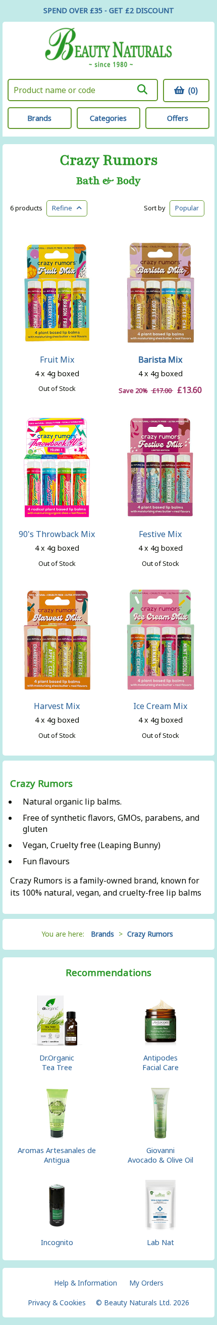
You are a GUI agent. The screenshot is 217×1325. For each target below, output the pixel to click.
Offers (177, 118)
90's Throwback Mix (57, 534)
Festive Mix (160, 534)
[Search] (142, 89)
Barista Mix (160, 359)
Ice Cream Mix (160, 706)
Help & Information (85, 1283)
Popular (187, 207)
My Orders (146, 1283)
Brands (39, 118)
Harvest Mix (57, 706)
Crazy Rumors (109, 160)
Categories (108, 118)
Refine (64, 207)
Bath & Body (108, 181)
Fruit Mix (57, 359)
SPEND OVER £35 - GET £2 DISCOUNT (108, 10)
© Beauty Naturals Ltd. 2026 (142, 1302)
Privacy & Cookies (57, 1302)
